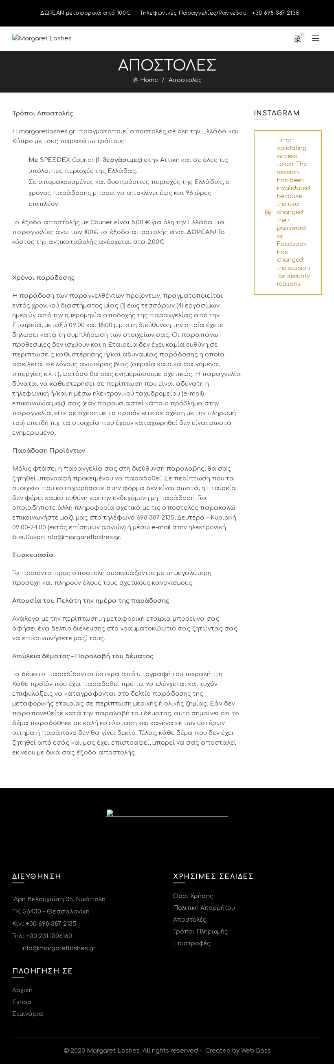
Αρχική (22, 990)
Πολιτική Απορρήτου (204, 908)
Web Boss (256, 1050)
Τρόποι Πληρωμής (200, 932)
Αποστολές (189, 920)
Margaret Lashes (113, 1050)
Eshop (21, 1002)
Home (149, 80)
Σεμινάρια (27, 1014)
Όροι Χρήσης (193, 896)
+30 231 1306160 (49, 936)
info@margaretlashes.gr (58, 948)
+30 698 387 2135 (51, 923)
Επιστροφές (191, 943)
